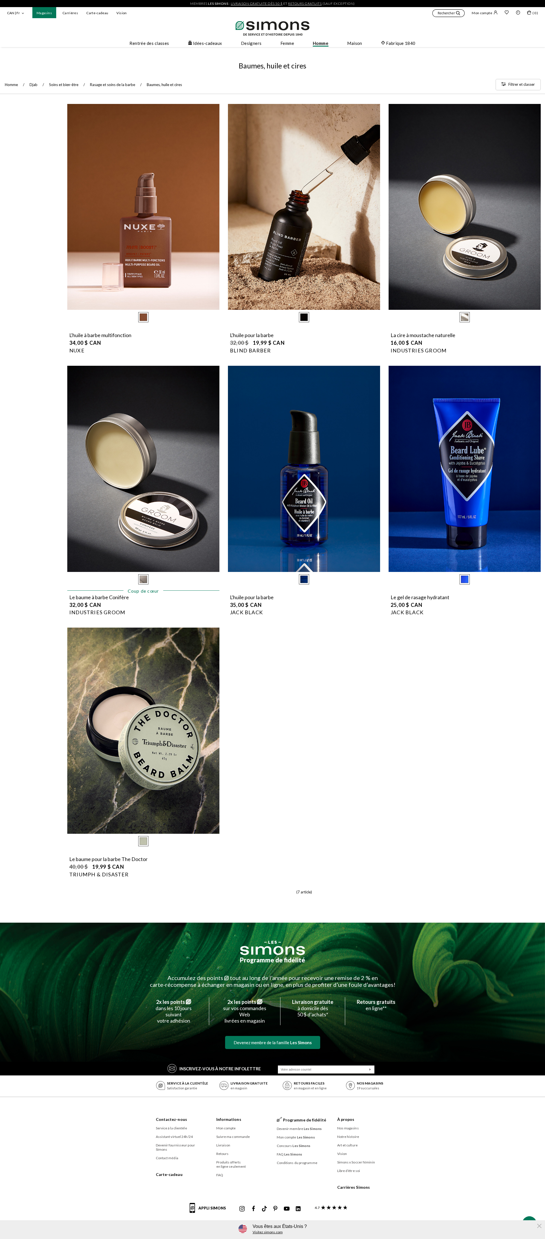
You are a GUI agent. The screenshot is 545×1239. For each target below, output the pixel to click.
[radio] (143, 317)
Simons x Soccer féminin (356, 1162)
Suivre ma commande (233, 1136)
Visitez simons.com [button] (268, 1232)
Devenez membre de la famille (273, 1042)
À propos (346, 1119)
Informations (228, 1119)
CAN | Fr (13, 13)
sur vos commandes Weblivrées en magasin (244, 1011)
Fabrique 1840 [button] (401, 43)
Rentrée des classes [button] (149, 43)
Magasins (44, 13)
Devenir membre (299, 1129)
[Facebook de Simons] (253, 1208)
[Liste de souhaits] (506, 13)
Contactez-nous (171, 1119)
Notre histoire (348, 1136)
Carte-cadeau (97, 13)
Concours (294, 1146)
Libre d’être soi (348, 1171)
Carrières (70, 13)
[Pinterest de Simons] (275, 1208)
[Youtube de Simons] (287, 1208)
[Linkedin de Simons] (298, 1208)
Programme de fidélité (272, 960)
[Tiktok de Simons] (264, 1208)
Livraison (223, 1145)
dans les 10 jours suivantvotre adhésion (174, 1011)
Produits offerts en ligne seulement (231, 1164)
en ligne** (376, 1005)
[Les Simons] (272, 948)
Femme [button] (287, 43)
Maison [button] (354, 43)
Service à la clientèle (171, 1128)
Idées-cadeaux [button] (207, 43)
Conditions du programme (297, 1163)
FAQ (219, 1175)
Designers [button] (251, 43)
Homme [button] (320, 43)
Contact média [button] (167, 1158)
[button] (448, 14)
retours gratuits (305, 3)
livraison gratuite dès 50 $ (257, 3)
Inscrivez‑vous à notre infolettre (220, 1068)
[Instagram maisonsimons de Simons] (242, 1208)
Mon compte (482, 13)
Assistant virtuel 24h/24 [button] (174, 1136)
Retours (222, 1154)
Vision (121, 13)
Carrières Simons (353, 1187)
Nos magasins (348, 1128)
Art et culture (347, 1145)
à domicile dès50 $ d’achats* (312, 1008)
